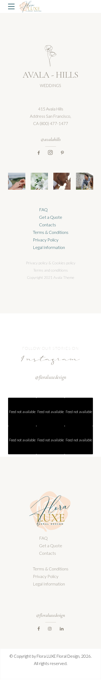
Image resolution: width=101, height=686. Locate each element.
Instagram (50, 360)
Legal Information (49, 247)
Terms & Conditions (50, 232)
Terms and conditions (50, 270)
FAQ (43, 209)
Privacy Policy (45, 239)
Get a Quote (50, 217)
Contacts (47, 224)
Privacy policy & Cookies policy (50, 263)
